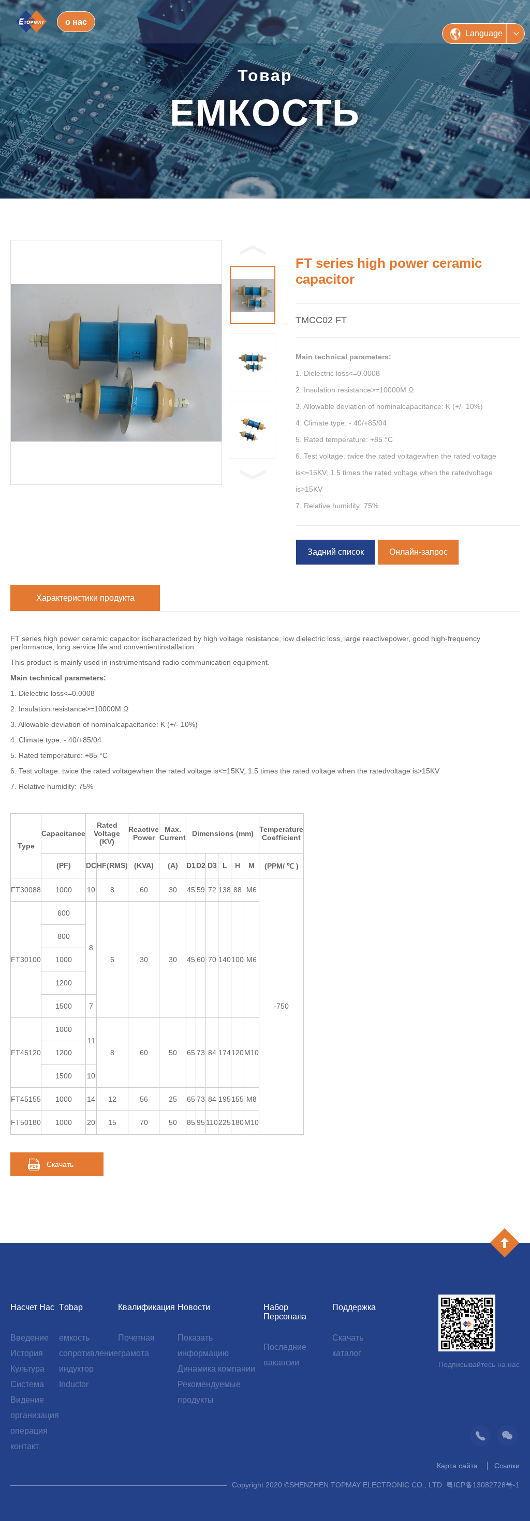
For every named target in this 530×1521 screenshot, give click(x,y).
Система (27, 1384)
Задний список (335, 551)
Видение (27, 1399)
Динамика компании (216, 1368)
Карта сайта (457, 1466)
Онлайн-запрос (418, 551)
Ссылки (507, 1466)
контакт (24, 1446)
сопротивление (88, 1353)
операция (29, 1430)
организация (34, 1415)
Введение (29, 1337)
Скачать (60, 1164)
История (26, 1353)
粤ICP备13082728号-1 (483, 1485)
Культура (27, 1368)
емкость (74, 1337)
